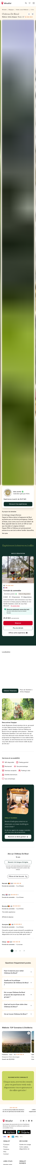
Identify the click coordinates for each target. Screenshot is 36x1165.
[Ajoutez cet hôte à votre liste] (32, 14)
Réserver (18, 622)
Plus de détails (18, 627)
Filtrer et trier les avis (16, 874)
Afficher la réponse (7, 914)
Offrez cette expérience (17, 631)
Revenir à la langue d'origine (18, 860)
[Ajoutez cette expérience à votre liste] (32, 557)
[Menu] (33, 3)
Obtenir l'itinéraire (10, 689)
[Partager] (29, 14)
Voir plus (5, 533)
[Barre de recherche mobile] (26, 3)
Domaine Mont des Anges (10, 1054)
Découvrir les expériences (18, 504)
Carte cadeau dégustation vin (24, 1145)
